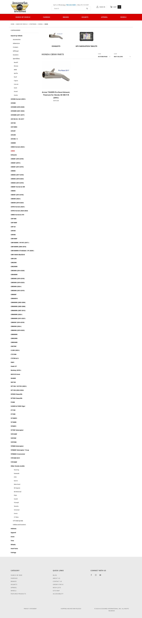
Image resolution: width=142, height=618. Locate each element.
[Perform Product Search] (87, 8)
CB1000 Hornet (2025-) (18, 99)
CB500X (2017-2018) (17, 175)
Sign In (102, 7)
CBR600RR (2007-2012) (18, 310)
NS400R (13, 378)
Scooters (14, 55)
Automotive (15, 39)
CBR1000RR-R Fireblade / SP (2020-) (22, 251)
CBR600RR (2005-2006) (18, 306)
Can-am (14, 84)
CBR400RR (14, 274)
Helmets (85, 17)
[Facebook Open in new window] (92, 575)
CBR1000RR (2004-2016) (18, 247)
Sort (115, 54)
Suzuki (14, 499)
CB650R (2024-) (16, 199)
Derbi (14, 88)
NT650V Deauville (16, 394)
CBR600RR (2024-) (16, 314)
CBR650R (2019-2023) (18, 330)
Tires (12, 540)
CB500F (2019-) (15, 163)
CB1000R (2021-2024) (17, 111)
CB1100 (13, 123)
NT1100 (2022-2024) (17, 390)
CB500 (13, 151)
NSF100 (13, 382)
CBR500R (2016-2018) (18, 278)
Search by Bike (16, 575)
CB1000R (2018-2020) (17, 107)
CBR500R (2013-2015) (18, 290)
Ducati (14, 91)
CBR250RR (14, 266)
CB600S (13, 191)
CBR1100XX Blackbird (18, 254)
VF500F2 (13, 426)
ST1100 (13, 410)
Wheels (123, 17)
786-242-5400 (71, 5)
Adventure (15, 43)
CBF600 (13, 235)
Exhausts (14, 155)
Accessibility (58, 594)
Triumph (15, 502)
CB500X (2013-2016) (17, 183)
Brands (66, 17)
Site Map (56, 591)
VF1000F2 (14, 418)
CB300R (13, 143)
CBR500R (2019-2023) (18, 282)
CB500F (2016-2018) (17, 159)
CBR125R (14, 258)
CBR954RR (14, 342)
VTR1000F (14, 462)
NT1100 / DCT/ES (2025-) (19, 386)
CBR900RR (14, 334)
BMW (14, 70)
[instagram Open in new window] (96, 575)
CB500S (13, 171)
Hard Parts (14, 548)
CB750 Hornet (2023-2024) (19, 211)
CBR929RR (14, 338)
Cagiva (14, 80)
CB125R (13, 135)
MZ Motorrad (16, 491)
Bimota (14, 66)
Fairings (46, 17)
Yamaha (14, 506)
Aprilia (14, 73)
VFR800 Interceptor (17, 446)
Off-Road (14, 51)
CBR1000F (14, 239)
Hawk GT (14, 366)
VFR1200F (14, 434)
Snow (12, 537)
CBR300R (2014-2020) (18, 270)
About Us (56, 578)
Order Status (58, 584)
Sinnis (14, 513)
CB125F (13, 131)
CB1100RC (14, 127)
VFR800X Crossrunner (18, 454)
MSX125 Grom (15, 374)
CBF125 (13, 227)
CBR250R (14, 262)
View (99, 54)
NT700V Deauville (16, 398)
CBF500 (13, 231)
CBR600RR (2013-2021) (18, 318)
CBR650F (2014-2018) (17, 322)
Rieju (14, 495)
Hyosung (15, 470)
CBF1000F (14, 223)
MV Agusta (15, 488)
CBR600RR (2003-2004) (18, 302)
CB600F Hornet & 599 (18, 187)
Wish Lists (57, 587)
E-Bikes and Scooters (18, 525)
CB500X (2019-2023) (17, 179)
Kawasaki (15, 473)
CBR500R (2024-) (16, 286)
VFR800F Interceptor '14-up (20, 450)
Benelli (14, 62)
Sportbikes (15, 58)
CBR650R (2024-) (16, 326)
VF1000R (13, 422)
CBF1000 (13, 219)
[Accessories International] (20, 7)
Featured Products (18, 594)
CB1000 (13, 103)
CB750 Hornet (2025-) (18, 207)
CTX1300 (13, 354)
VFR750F (13, 438)
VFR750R (13, 442)
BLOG (55, 575)
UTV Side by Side (17, 521)
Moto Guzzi (15, 484)
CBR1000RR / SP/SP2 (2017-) (20, 242)
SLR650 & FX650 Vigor (18, 406)
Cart (116, 7)
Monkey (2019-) (16, 370)
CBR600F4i (14, 298)
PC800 (13, 402)
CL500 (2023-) (15, 350)
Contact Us (57, 581)
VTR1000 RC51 (15, 458)
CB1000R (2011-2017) (17, 115)
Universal (15, 510)
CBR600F (13, 294)
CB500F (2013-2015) (17, 167)
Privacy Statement (30, 608)
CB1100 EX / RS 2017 (17, 119)
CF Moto (15, 517)
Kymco (14, 481)
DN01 (12, 362)
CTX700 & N (14, 358)
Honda (14, 95)
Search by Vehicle (23, 17)
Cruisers (14, 47)
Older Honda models (18, 466)
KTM (13, 477)
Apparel (104, 17)
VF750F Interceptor (17, 430)
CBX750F (13, 346)
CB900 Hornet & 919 (17, 215)
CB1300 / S (14, 139)
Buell (14, 77)
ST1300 (13, 414)
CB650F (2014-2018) (17, 195)
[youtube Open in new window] (101, 575)
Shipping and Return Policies (71, 608)
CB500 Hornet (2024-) (18, 147)
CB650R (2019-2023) (17, 203)
